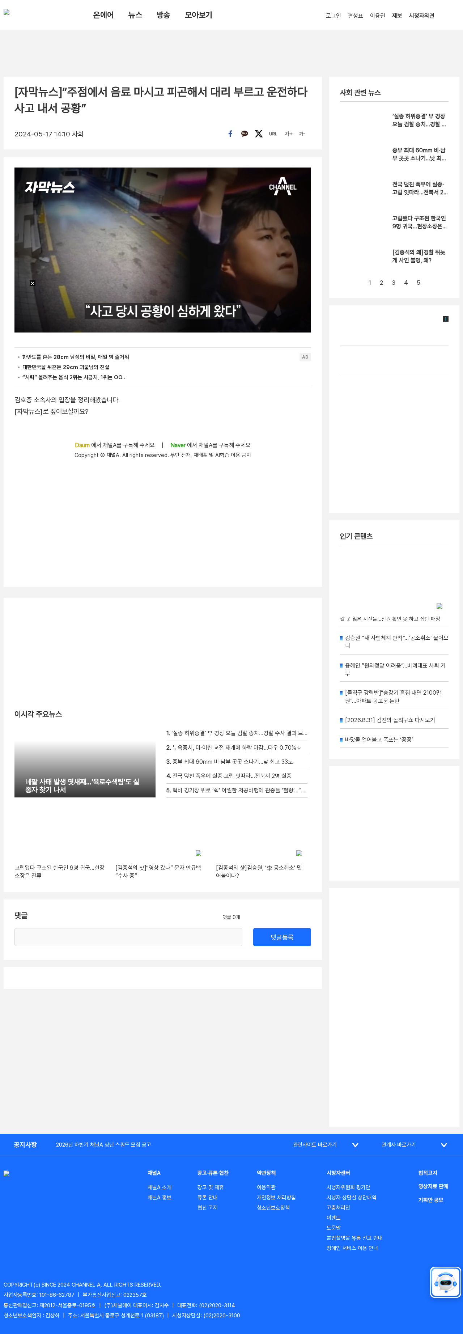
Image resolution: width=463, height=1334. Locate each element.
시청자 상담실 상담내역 (352, 1197)
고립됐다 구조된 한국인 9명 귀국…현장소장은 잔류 (419, 226)
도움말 (334, 1228)
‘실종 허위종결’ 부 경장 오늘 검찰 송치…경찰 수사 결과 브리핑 (419, 124)
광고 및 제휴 (210, 1187)
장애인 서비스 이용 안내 (352, 1248)
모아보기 (198, 15)
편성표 (355, 15)
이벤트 (334, 1218)
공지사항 (25, 1144)
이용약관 (266, 1187)
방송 (163, 15)
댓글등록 (282, 937)
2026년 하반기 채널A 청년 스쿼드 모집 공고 (103, 1145)
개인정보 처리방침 (276, 1197)
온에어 (103, 15)
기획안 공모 (431, 1200)
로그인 (333, 15)
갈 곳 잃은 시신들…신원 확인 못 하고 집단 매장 (390, 619)
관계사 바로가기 (399, 1145)
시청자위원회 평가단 (348, 1187)
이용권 (377, 15)
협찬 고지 (207, 1207)
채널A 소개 (159, 1187)
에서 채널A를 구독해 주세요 (115, 445)
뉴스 (135, 15)
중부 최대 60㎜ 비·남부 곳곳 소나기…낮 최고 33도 (419, 158)
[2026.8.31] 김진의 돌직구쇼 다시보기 (390, 720)
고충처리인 (338, 1207)
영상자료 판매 (433, 1186)
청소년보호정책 (273, 1207)
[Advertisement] (394, 1007)
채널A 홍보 (159, 1197)
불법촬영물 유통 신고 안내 (355, 1238)
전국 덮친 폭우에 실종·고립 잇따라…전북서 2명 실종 (420, 192)
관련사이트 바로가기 (315, 1145)
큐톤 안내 (207, 1197)
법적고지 (428, 1173)
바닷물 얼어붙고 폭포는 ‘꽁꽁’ (379, 739)
